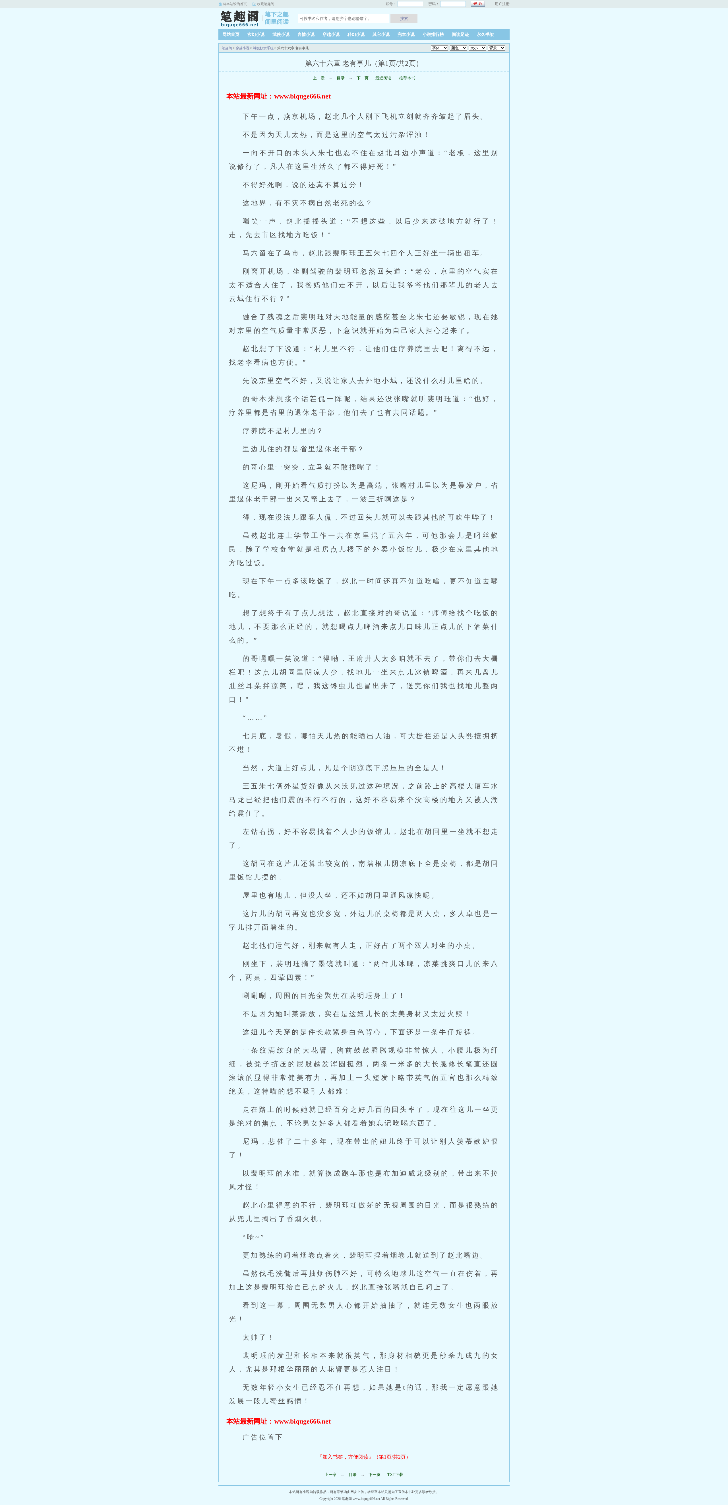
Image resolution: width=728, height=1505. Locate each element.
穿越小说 (331, 34)
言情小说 (306, 34)
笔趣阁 (253, 18)
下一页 (363, 78)
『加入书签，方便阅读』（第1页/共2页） (364, 1457)
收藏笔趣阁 (265, 4)
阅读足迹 (460, 34)
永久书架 (485, 34)
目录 (341, 78)
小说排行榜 (433, 34)
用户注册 (502, 4)
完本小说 (406, 34)
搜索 (404, 18)
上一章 (319, 78)
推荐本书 (406, 78)
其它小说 (381, 34)
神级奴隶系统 (263, 48)
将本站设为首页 (235, 4)
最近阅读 (383, 78)
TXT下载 (395, 1475)
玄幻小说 (255, 34)
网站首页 (230, 34)
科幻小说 (356, 34)
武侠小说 (280, 34)
